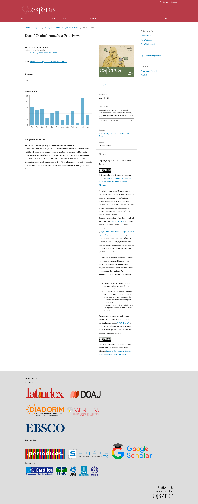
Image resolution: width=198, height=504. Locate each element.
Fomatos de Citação (109, 120)
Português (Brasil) (149, 71)
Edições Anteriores (38, 19)
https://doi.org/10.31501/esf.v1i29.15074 (48, 61)
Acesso (174, 2)
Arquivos (37, 27)
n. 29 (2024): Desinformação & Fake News (62, 27)
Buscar (171, 19)
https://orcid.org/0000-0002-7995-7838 (41, 53)
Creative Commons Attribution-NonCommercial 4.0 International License (115, 181)
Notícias (55, 19)
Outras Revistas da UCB (85, 19)
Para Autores (146, 40)
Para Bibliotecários (149, 44)
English (144, 75)
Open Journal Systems (151, 55)
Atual (23, 19)
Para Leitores (146, 36)
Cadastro (164, 2)
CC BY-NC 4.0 (118, 221)
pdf (104, 85)
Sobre (66, 19)
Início (27, 27)
